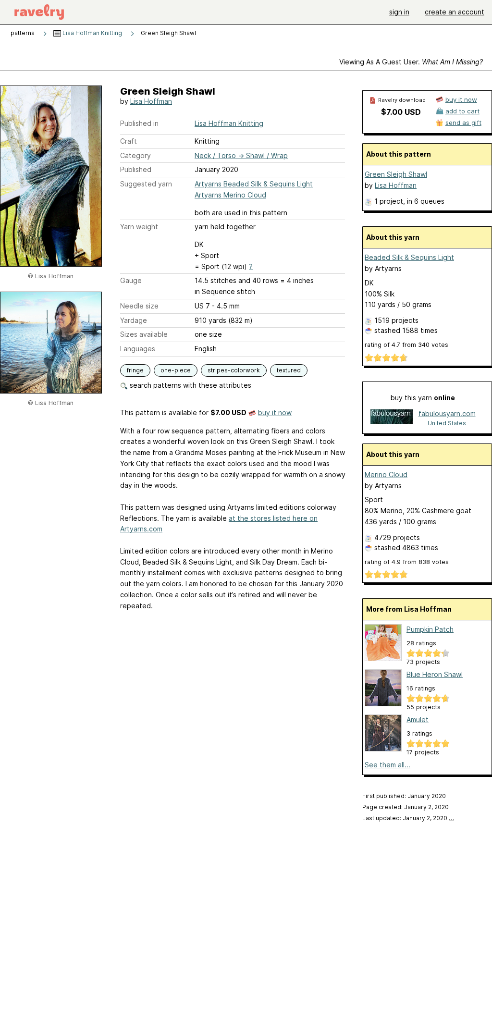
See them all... (387, 765)
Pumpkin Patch (430, 629)
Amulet (417, 719)
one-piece (175, 370)
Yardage (133, 320)
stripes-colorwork (234, 370)
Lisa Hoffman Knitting (91, 33)
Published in (139, 123)
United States (447, 423)
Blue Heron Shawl (434, 674)
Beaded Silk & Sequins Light (409, 257)
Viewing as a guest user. (411, 62)
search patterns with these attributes (189, 385)
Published (135, 169)
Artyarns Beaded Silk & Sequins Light (254, 184)
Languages (137, 349)
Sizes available (144, 334)
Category (135, 155)
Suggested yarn (146, 184)
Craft (128, 141)
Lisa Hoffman (151, 101)
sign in (399, 12)
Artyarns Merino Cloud (230, 195)
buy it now (275, 412)
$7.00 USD (401, 112)
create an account (454, 12)
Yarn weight (139, 226)
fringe (135, 370)
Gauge (131, 280)
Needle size (139, 306)
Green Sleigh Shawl (396, 174)
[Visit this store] (391, 417)
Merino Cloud (386, 474)
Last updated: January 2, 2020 (408, 818)
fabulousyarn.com (447, 413)
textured (289, 370)
